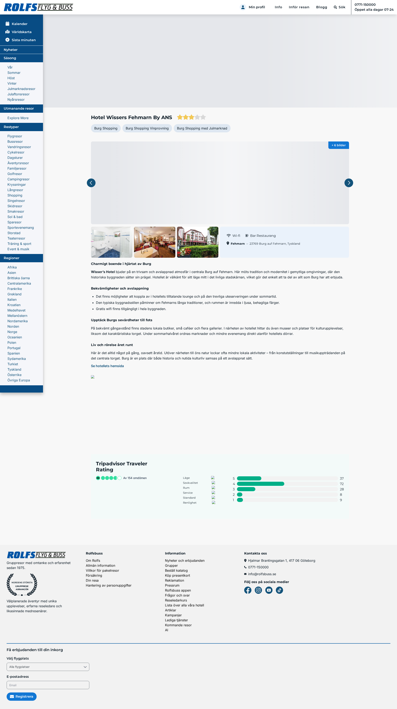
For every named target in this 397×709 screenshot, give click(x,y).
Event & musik (18, 249)
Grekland (14, 294)
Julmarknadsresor (21, 89)
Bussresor (15, 141)
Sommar (13, 73)
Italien (12, 299)
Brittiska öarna (18, 278)
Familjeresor (16, 168)
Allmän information (100, 565)
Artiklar (170, 610)
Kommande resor (178, 625)
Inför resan (299, 7)
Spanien (13, 353)
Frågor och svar (177, 595)
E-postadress (18, 677)
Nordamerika (17, 321)
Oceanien (14, 337)
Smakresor (15, 211)
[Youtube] (269, 590)
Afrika (12, 267)
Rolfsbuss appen (178, 590)
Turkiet (12, 364)
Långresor (15, 190)
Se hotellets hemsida (107, 366)
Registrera (24, 696)
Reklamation (174, 580)
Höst (11, 78)
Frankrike (14, 289)
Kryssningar (16, 184)
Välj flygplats (18, 658)
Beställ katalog (176, 570)
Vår (10, 67)
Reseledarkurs (176, 600)
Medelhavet (16, 310)
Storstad (13, 233)
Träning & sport (19, 244)
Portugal (13, 348)
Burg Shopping (105, 128)
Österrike (14, 375)
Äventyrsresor (18, 163)
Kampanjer (173, 615)
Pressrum (172, 585)
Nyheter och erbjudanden (184, 560)
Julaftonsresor (18, 94)
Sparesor (14, 222)
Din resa (92, 580)
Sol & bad (15, 217)
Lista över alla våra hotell (184, 605)
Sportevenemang (20, 227)
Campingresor (18, 179)
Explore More (18, 118)
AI (166, 630)
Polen (11, 342)
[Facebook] (247, 590)
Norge (12, 332)
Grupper (171, 565)
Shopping (14, 195)
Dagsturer (15, 158)
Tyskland (14, 369)
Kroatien (13, 305)
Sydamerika (16, 359)
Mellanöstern (17, 316)
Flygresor (14, 136)
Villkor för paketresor (102, 570)
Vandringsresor (19, 147)
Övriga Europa (18, 380)
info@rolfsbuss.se (262, 574)
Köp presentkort (177, 575)
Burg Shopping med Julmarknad (202, 128)
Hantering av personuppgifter (109, 585)
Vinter (12, 83)
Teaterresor (16, 238)
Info (278, 7)
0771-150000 (258, 567)
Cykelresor (15, 152)
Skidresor (14, 206)
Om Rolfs (93, 560)
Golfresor (14, 174)
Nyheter (11, 50)
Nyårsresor (16, 99)
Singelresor (16, 201)
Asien (11, 273)
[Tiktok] (279, 590)
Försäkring (94, 575)
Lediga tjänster (176, 620)
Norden (13, 326)
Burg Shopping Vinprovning (147, 128)
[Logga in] (243, 7)
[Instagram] (258, 590)
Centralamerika (19, 283)
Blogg (321, 7)
